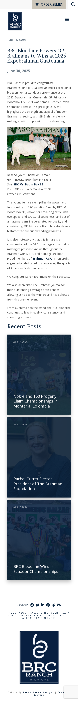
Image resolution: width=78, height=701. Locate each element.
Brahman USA (42, 258)
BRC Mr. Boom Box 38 (28, 184)
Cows (55, 613)
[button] (67, 19)
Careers (50, 615)
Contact (64, 615)
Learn (65, 613)
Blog (37, 615)
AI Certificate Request (39, 618)
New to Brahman (19, 615)
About (23, 613)
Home (12, 613)
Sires (44, 613)
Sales (34, 613)
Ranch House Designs (38, 692)
